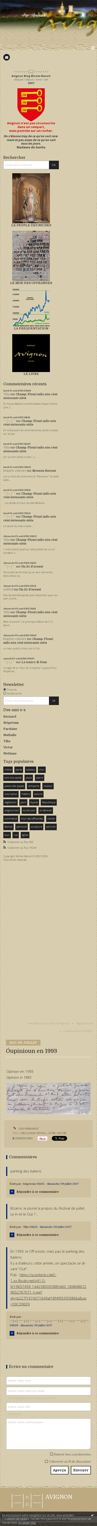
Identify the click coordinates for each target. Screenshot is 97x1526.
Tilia (6, 394)
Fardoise (10, 729)
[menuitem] (50, 1023)
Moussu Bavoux (44, 470)
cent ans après (13, 777)
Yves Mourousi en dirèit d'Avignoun (49, 1023)
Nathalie (9, 735)
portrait (51, 826)
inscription (10, 794)
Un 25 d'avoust (32, 566)
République (49, 802)
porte (19, 769)
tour (7, 835)
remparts (33, 786)
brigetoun (29, 1183)
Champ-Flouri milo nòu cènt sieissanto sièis (29, 422)
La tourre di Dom (34, 662)
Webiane (10, 753)
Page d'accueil (84, 1023)
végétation (10, 802)
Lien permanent (28, 1128)
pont (23, 802)
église (25, 835)
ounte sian (29, 810)
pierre (39, 777)
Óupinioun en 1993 (31, 1051)
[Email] (6, 57)
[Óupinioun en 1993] (48, 1098)
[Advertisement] (17, 938)
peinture (21, 826)
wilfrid (8, 589)
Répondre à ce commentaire (37, 1191)
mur (41, 769)
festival (8, 826)
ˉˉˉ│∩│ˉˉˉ (9, 421)
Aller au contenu (13, 3)
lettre (52, 1133)
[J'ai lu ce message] (92, 1515)
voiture (38, 794)
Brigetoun (11, 722)
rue (16, 835)
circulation (27, 1133)
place (29, 777)
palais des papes (14, 786)
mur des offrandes (32, 818)
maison (48, 786)
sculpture (36, 826)
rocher (51, 818)
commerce (10, 818)
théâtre (25, 794)
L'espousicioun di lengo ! (78, 1031)
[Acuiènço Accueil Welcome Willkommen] (31, 104)
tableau (30, 769)
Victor (8, 747)
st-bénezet (46, 810)
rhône (8, 769)
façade (34, 802)
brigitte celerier (14, 470)
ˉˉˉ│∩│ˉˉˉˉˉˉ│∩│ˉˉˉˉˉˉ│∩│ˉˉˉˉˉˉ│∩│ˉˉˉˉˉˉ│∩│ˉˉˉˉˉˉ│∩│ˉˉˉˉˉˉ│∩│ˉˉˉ (49, 1321)
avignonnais (11, 810)
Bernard (9, 716)
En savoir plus (27, 1523)
